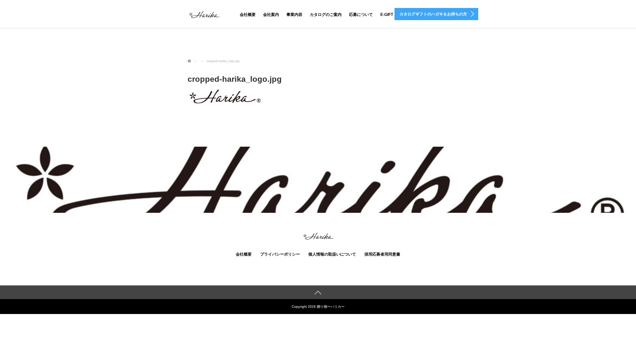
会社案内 (271, 14)
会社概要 (248, 14)
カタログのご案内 (326, 14)
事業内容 (294, 14)
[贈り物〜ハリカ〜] (204, 14)
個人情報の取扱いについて (332, 254)
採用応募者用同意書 (382, 254)
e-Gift (386, 14)
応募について (361, 14)
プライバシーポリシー (280, 254)
